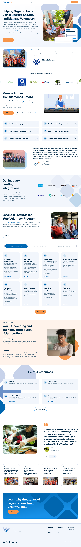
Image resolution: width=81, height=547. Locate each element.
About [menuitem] (60, 530)
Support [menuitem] (60, 532)
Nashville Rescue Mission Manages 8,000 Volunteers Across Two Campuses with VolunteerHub (30, 472)
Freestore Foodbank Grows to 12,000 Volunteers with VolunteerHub (69, 471)
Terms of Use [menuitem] (71, 529)
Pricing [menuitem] (50, 532)
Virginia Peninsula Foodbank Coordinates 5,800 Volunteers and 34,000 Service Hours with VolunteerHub (11, 472)
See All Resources (40, 409)
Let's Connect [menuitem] (74, 2)
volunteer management (21, 101)
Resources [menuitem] (60, 527)
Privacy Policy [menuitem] (71, 527)
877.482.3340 (15, 530)
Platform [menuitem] (50, 527)
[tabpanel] (40, 279)
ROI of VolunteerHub (10, 235)
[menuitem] (17, 2)
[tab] (16, 246)
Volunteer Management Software (25, 112)
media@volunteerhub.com (17, 531)
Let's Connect (8, 40)
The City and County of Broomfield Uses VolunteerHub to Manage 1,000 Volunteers (50, 472)
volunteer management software (12, 31)
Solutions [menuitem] (50, 530)
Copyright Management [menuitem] (73, 531)
